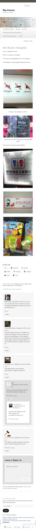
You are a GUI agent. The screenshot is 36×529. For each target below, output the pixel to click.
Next (31, 41)
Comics (20, 36)
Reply (7, 314)
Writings (18, 29)
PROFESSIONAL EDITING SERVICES (12, 32)
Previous (25, 41)
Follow (5, 510)
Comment (25, 479)
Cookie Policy (6, 522)
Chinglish (16, 284)
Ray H (12, 383)
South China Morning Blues (9, 36)
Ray (9, 285)
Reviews (24, 29)
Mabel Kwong (8, 301)
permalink (19, 285)
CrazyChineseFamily (10, 328)
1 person (15, 395)
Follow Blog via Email (9, 498)
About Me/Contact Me (8, 29)
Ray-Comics (9, 10)
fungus (26, 284)
